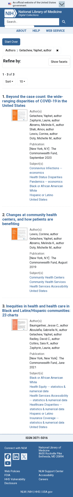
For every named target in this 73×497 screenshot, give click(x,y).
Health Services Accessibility (49, 286)
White (33, 190)
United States (38, 199)
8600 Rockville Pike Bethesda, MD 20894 (51, 455)
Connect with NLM (15, 448)
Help (36, 30)
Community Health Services (48, 282)
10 (23, 81)
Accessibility (46, 475)
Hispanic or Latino (41, 195)
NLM (23, 491)
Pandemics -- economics (46, 181)
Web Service (55, 30)
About (21, 30)
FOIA (7, 475)
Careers (43, 479)
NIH (30, 491)
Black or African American (46, 186)
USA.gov (47, 491)
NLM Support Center (51, 471)
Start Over (11, 42)
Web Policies (12, 471)
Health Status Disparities (46, 177)
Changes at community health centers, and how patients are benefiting (29, 219)
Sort (8, 81)
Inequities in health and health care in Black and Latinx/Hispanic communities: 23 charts (36, 310)
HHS (37, 491)
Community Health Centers (47, 277)
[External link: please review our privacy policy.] (7, 456)
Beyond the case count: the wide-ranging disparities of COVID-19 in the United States (34, 101)
